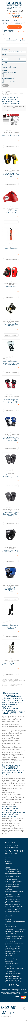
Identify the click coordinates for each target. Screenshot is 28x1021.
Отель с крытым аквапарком (13, 897)
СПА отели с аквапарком (12, 899)
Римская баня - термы (11, 963)
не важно (7, 76)
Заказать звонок (6, 1016)
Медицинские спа (10, 953)
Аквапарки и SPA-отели (8, 22)
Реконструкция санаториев (13, 976)
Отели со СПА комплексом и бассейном (13, 902)
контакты (9, 7)
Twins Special (6, 67)
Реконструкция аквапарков (13, 973)
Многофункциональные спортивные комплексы (12, 885)
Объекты (15, 7)
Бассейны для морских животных (14, 928)
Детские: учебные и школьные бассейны (14, 923)
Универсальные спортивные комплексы (13, 888)
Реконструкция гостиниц (12, 980)
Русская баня (9, 961)
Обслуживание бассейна (12, 869)
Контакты (10, 842)
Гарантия (7, 865)
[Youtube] (5, 7)
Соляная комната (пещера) (13, 946)
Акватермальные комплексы (13, 951)
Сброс (5, 85)
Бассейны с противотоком (13, 935)
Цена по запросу (11, 146)
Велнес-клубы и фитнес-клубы (14, 891)
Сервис (20, 7)
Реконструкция (19, 23)
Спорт (7, 91)
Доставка (7, 861)
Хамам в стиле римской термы (14, 968)
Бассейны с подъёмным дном (14, 931)
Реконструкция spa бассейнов (14, 982)
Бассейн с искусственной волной (15, 936)
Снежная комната (10, 944)
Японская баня (9, 965)
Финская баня (9, 966)
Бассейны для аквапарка (12, 896)
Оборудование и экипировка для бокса (14, 107)
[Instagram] (3, 7)
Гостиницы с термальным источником (12, 912)
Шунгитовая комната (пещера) (14, 943)
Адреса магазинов (11, 847)
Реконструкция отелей (11, 975)
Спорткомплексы (20, 22)
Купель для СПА (9, 950)
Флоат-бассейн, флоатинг (13, 948)
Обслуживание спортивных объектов (13, 873)
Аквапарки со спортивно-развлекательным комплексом (14, 905)
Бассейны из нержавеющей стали (15, 921)
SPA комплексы (6, 20)
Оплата (7, 859)
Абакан (12, 30)
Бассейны (14, 20)
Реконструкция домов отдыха (13, 978)
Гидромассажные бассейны (13, 938)
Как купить (10, 8)
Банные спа (8, 955)
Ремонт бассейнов (10, 933)
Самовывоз (8, 863)
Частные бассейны (10, 926)
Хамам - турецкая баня (12, 960)
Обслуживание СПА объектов (13, 876)
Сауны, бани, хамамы (8, 23)
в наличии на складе (10, 72)
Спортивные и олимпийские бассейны (13, 918)
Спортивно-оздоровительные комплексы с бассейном (13, 882)
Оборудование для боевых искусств (14, 110)
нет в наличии (8, 74)
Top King (14, 67)
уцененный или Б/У (9, 81)
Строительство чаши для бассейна (15, 929)
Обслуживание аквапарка (13, 871)
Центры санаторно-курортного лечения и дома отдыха (14, 908)
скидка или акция (9, 80)
